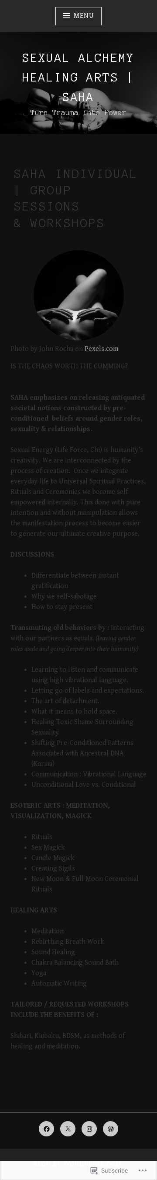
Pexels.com (101, 349)
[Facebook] (46, 1128)
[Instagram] (89, 1128)
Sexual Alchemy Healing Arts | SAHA (78, 77)
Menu (84, 16)
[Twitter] (67, 1128)
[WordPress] (110, 1128)
